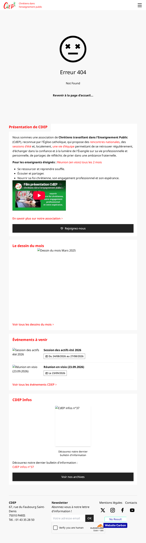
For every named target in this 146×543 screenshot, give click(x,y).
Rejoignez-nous (75, 228)
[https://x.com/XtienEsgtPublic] (103, 510)
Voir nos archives (73, 477)
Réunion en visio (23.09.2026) (64, 367)
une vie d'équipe (63, 146)
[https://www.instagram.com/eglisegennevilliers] (112, 510)
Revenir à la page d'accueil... (73, 95)
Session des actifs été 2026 (62, 350)
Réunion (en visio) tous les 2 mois (79, 162)
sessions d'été (21, 146)
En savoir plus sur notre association (36, 218)
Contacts (131, 503)
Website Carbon (115, 525)
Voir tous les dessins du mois (32, 324)
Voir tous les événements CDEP (33, 384)
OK (89, 518)
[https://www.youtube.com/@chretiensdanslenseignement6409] (132, 510)
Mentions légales (110, 503)
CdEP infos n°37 (23, 467)
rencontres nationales (105, 142)
